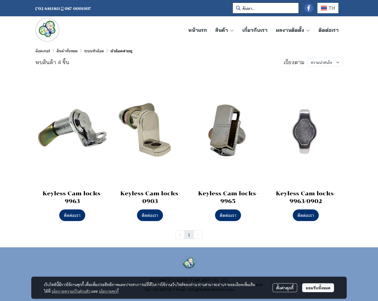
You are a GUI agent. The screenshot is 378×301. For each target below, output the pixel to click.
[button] (265, 8)
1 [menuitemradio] (189, 234)
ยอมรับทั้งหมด (318, 287)
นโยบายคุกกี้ (109, 291)
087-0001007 (77, 9)
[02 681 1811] (91, 9)
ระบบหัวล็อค (94, 50)
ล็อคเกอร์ (42, 50)
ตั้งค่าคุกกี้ (285, 287)
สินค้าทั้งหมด (67, 50)
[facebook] (308, 8)
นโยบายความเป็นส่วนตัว (70, 291)
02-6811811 (49, 9)
